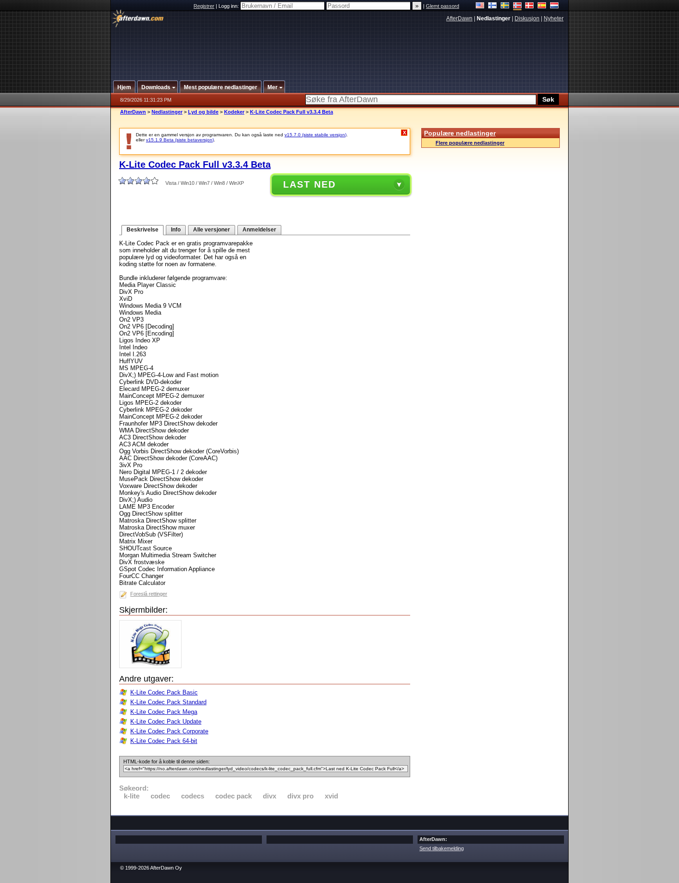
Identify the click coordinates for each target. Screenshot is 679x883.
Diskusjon (527, 18)
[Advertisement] (340, 47)
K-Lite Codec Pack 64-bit (163, 740)
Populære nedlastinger (460, 133)
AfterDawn (459, 18)
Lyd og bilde (203, 112)
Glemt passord (442, 6)
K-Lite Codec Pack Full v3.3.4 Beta (291, 112)
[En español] (542, 6)
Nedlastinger (167, 112)
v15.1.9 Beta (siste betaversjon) (180, 139)
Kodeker (234, 112)
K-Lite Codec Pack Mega (163, 711)
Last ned (309, 184)
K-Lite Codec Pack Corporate (169, 731)
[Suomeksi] (492, 6)
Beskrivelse (142, 229)
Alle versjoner (211, 229)
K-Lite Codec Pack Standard (168, 702)
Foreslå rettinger (148, 594)
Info (176, 229)
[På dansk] (529, 6)
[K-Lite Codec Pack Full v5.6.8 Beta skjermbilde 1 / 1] (152, 666)
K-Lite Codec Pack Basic (164, 692)
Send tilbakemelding (441, 848)
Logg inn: (229, 6)
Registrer (204, 6)
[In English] (480, 6)
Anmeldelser (259, 229)
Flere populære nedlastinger (470, 143)
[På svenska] (505, 6)
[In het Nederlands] (554, 6)
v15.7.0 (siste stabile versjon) (315, 134)
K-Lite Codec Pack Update (165, 721)
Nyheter (554, 18)
